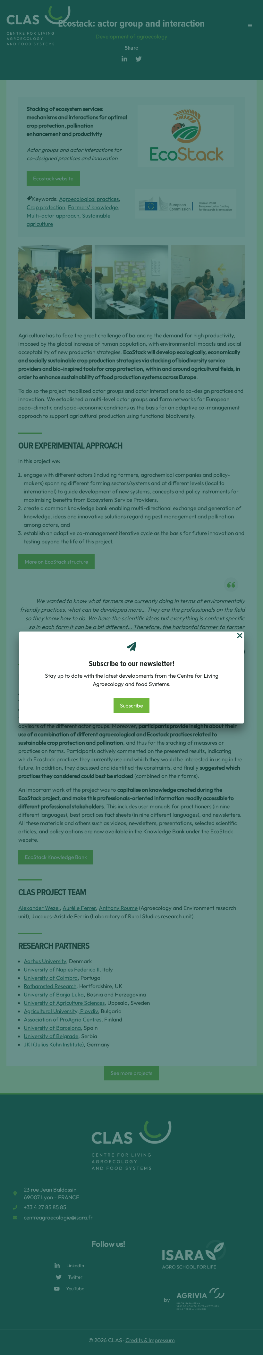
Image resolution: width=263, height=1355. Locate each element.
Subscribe (131, 705)
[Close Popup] (240, 636)
